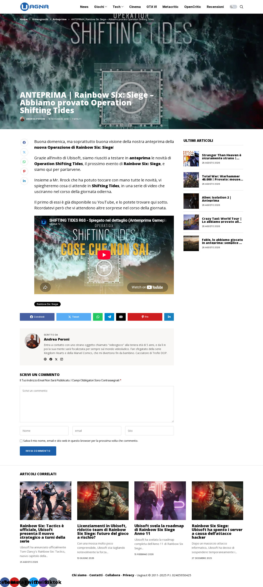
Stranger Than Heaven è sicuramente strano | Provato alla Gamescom (221, 158)
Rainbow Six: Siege (47, 304)
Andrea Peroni (35, 119)
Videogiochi (40, 19)
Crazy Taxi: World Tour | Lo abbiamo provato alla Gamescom (222, 221)
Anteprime (60, 19)
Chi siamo (79, 575)
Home (24, 19)
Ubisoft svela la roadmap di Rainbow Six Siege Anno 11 (159, 529)
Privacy (128, 575)
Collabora (112, 575)
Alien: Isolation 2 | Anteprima (216, 198)
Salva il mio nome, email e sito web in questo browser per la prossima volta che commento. (80, 441)
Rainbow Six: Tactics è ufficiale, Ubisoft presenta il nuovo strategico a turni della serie (42, 533)
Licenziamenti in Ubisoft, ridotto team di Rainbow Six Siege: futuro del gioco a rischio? (103, 531)
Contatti (96, 575)
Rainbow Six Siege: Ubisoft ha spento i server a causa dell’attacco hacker (217, 531)
